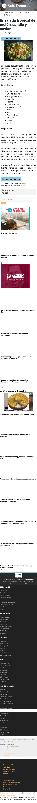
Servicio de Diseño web (26, 581)
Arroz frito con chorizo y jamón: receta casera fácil (18, 311)
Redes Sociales (4, 628)
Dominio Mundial (5, 665)
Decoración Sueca (5, 595)
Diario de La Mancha (6, 703)
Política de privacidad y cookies (12, 746)
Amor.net (3, 648)
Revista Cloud (4, 631)
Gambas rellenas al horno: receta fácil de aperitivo (15, 435)
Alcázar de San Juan (6, 692)
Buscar (3, 199)
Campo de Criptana (6, 696)
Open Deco (3, 593)
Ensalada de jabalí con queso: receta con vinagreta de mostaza (16, 358)
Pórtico (2, 609)
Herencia (3, 706)
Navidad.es (3, 668)
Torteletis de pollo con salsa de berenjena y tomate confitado (16, 567)
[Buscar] (3, 203)
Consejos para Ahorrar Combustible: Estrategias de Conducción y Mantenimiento (17, 381)
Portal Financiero (5, 679)
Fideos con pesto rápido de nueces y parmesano (14, 334)
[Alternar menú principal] (34, 6)
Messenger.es (4, 619)
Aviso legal (7, 748)
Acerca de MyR (22, 584)
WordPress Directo (5, 626)
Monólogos (3, 672)
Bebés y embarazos (6, 646)
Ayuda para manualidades (8, 602)
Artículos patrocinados (10, 581)
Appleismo (3, 621)
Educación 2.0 (4, 663)
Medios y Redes (28, 579)
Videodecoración (5, 600)
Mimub (2, 607)
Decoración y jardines (6, 604)
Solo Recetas (4, 641)
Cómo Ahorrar (4, 677)
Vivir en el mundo (5, 655)
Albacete (3, 689)
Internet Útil (3, 633)
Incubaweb (3, 624)
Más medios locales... (6, 708)
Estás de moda (4, 643)
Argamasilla (3, 694)
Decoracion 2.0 (4, 590)
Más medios (7, 789)
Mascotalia (3, 675)
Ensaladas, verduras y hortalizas (18, 13)
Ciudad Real (3, 699)
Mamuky (2, 650)
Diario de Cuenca (5, 701)
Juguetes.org (4, 670)
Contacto (13, 584)
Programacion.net (5, 617)
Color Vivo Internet (12, 739)
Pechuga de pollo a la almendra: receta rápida (17, 414)
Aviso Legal (26, 793)
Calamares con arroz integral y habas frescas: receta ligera (17, 544)
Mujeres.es (3, 653)
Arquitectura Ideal (5, 597)
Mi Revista (3, 681)
